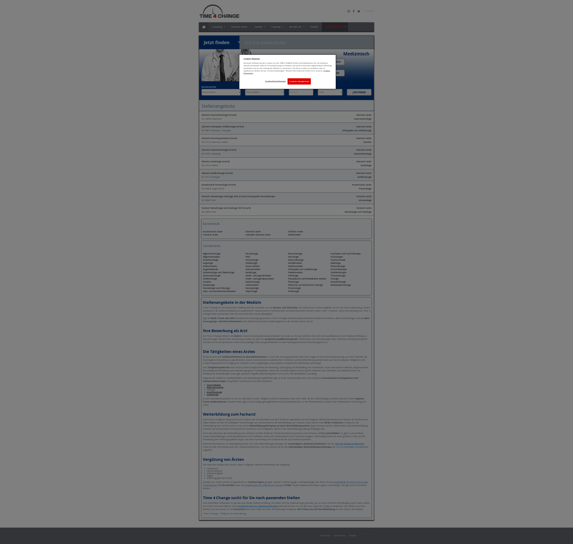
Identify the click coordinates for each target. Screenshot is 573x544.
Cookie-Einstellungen (275, 81)
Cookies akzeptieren (299, 81)
